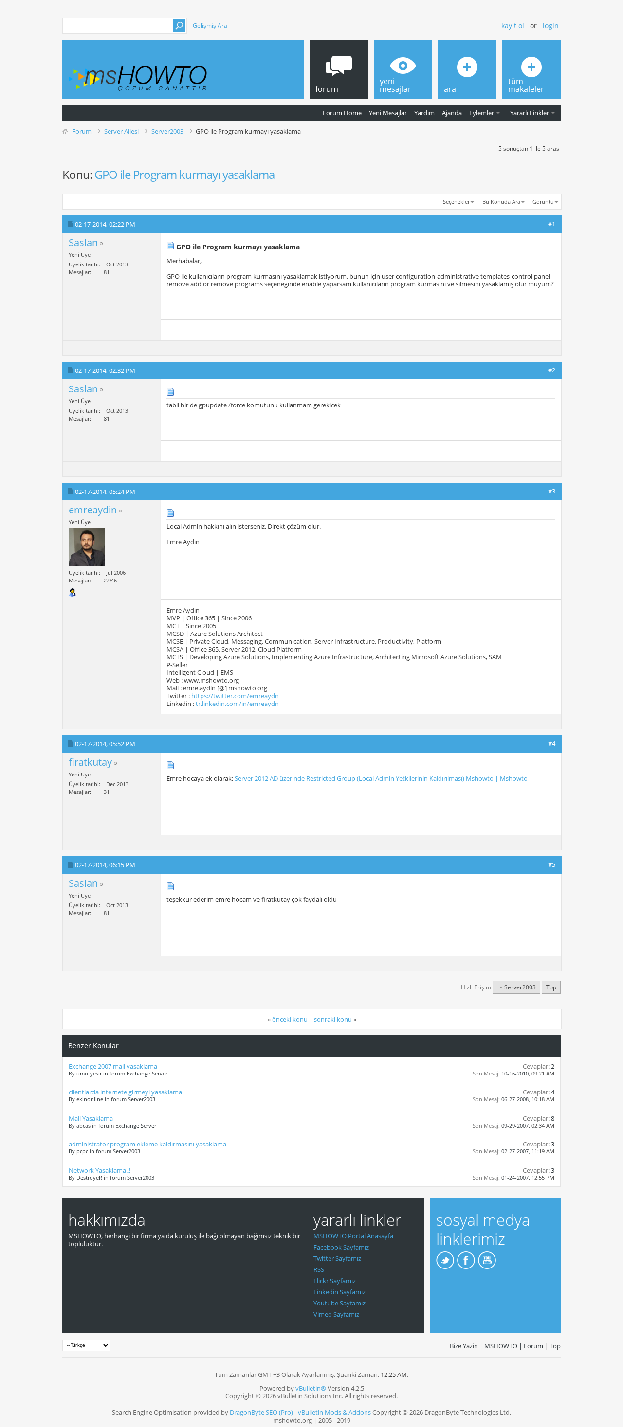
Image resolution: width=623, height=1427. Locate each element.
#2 (551, 370)
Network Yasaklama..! (99, 1170)
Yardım (424, 112)
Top (551, 987)
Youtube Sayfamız (339, 1303)
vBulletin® (310, 1388)
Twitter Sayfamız (337, 1258)
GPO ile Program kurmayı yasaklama (184, 174)
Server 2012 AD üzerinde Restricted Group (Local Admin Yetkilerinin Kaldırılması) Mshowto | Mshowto (381, 778)
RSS (318, 1269)
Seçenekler (456, 201)
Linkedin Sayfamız (339, 1291)
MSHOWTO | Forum (513, 1345)
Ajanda (452, 112)
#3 (551, 491)
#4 (551, 743)
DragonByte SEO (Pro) (261, 1412)
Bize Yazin (464, 1345)
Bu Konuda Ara (501, 201)
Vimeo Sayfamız (336, 1314)
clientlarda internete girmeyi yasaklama (125, 1092)
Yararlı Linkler (529, 112)
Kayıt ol (512, 25)
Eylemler (481, 112)
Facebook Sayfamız (341, 1247)
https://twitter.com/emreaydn (235, 695)
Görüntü (543, 201)
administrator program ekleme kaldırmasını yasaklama (147, 1144)
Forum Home (342, 112)
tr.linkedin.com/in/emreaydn (237, 703)
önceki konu (290, 1019)
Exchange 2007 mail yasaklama (113, 1066)
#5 (551, 864)
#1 (551, 223)
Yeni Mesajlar (388, 112)
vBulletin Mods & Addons (334, 1412)
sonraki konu (333, 1019)
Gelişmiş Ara (210, 25)
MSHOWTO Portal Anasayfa (353, 1236)
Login (551, 25)
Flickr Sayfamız (334, 1280)
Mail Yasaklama (91, 1118)
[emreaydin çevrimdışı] (87, 547)
